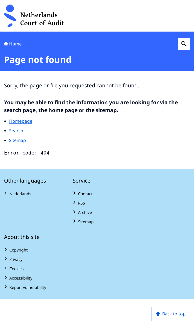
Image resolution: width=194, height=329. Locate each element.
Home (15, 44)
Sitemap (17, 140)
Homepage (20, 121)
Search (16, 131)
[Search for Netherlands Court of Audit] (184, 44)
